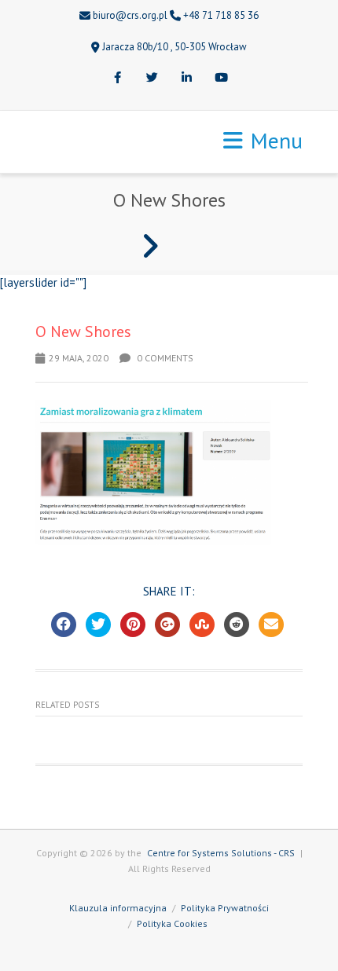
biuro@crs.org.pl (130, 15)
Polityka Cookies (172, 923)
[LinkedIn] (186, 78)
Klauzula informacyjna (118, 908)
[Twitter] (151, 78)
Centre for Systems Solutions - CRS (221, 853)
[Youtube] (221, 78)
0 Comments (163, 358)
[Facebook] (117, 78)
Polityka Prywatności (225, 908)
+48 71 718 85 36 (221, 15)
